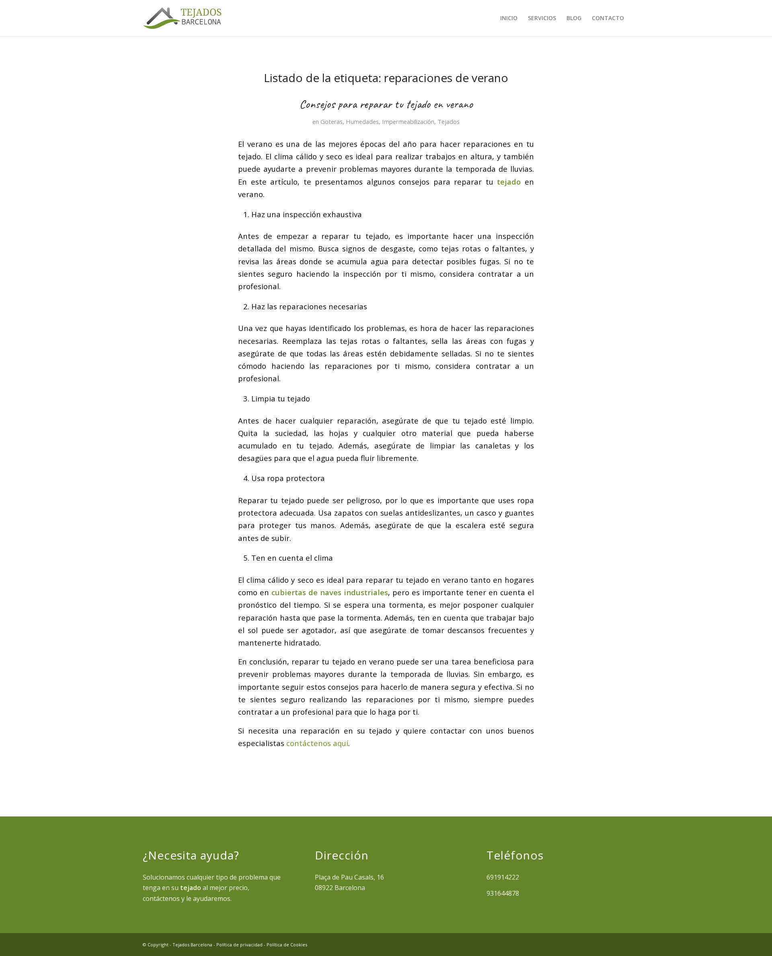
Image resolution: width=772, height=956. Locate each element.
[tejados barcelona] (182, 18)
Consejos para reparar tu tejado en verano (386, 103)
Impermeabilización (408, 121)
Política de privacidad (239, 945)
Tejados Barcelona (192, 945)
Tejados (448, 121)
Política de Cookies (287, 945)
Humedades (362, 121)
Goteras (331, 121)
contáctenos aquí (317, 743)
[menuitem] (509, 18)
